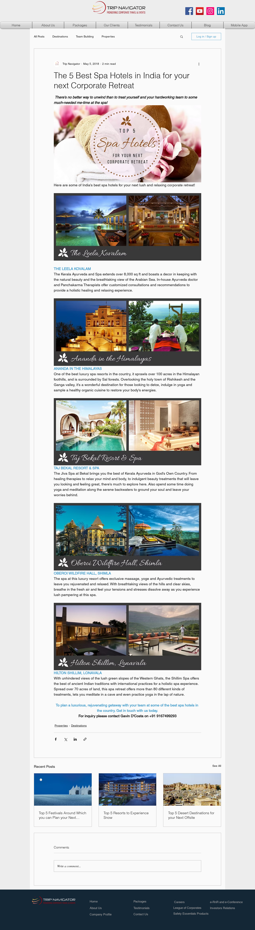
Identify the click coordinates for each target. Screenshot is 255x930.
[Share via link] (85, 739)
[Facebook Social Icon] (189, 11)
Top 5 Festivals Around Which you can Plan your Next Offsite (62, 815)
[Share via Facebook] (56, 739)
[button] (80, 25)
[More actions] (198, 63)
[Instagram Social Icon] (210, 11)
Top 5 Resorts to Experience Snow (126, 815)
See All (216, 765)
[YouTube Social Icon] (200, 11)
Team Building (85, 36)
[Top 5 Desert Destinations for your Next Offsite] (192, 789)
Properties (108, 36)
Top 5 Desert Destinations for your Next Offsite (191, 815)
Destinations (60, 36)
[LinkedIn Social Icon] (221, 11)
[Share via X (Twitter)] (65, 739)
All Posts (39, 36)
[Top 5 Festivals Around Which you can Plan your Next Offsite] (63, 789)
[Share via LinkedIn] (75, 739)
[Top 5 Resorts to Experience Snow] (127, 789)
